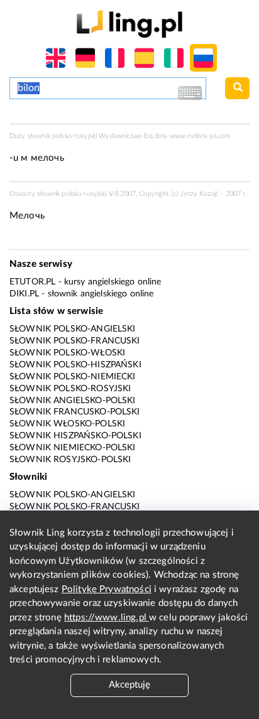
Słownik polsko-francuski (74, 341)
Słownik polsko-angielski (72, 329)
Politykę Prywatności (107, 589)
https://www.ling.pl (106, 617)
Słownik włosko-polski (67, 423)
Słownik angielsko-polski (72, 400)
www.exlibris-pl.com (200, 135)
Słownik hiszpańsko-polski (75, 435)
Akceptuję (129, 684)
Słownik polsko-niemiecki (72, 376)
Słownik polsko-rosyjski (70, 388)
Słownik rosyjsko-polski (70, 459)
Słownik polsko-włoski (67, 353)
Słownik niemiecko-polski (72, 447)
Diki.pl (24, 293)
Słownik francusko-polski (74, 412)
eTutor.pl (32, 282)
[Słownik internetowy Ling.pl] (129, 23)
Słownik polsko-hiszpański (75, 364)
